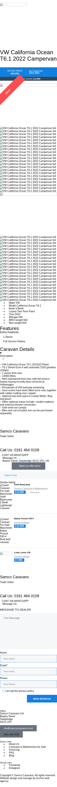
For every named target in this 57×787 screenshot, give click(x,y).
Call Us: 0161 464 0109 (19, 450)
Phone (3, 678)
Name (3, 652)
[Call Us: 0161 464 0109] (4, 443)
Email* (3, 665)
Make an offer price (30, 466)
